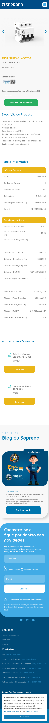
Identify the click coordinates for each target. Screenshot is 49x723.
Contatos (8, 649)
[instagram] (27, 620)
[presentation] (3, 31)
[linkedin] (33, 620)
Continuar (24, 717)
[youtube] (21, 620)
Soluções (7, 630)
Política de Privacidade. (12, 711)
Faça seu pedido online (21, 102)
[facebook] (15, 620)
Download (10, 96)
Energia (5, 644)
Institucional (34, 452)
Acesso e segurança (10, 635)
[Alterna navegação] (44, 4)
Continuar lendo (23, 510)
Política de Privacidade (14, 607)
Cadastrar (24, 588)
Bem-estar (6, 639)
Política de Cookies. (31, 711)
